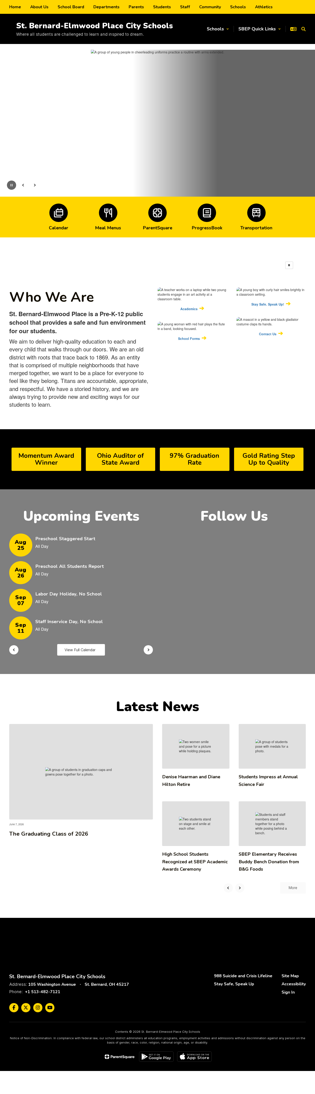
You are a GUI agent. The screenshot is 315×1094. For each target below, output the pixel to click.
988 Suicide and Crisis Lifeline (243, 976)
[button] (218, 29)
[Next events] (148, 649)
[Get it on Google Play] (156, 1056)
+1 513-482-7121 (42, 992)
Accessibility (294, 984)
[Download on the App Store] (194, 1056)
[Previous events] (13, 649)
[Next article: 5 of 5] (239, 888)
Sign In (288, 992)
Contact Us (267, 334)
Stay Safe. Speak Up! (267, 304)
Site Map (290, 976)
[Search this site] (303, 29)
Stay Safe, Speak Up (234, 984)
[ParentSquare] (120, 1056)
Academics (189, 308)
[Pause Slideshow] (289, 265)
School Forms (189, 338)
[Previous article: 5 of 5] (228, 888)
